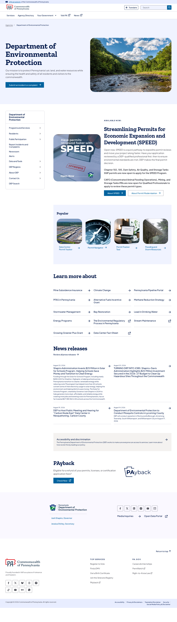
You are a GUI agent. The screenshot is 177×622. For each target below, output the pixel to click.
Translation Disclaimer (153, 602)
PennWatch (137, 568)
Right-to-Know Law (141, 573)
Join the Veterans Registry (101, 578)
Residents (13, 133)
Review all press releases (64, 354)
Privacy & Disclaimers (134, 602)
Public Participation (17, 139)
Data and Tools (15, 161)
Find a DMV (95, 568)
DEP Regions (14, 167)
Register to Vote (97, 564)
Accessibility (119, 602)
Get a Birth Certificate (100, 573)
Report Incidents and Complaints (18, 145)
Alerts (11, 156)
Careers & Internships (142, 564)
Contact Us (14, 178)
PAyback (94, 582)
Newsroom (14, 151)
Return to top (162, 551)
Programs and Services (19, 128)
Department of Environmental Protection (17, 117)
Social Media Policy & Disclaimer (158, 604)
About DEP (14, 172)
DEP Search (14, 183)
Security (166, 602)
